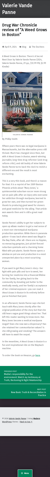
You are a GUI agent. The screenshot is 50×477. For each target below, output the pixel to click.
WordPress (7, 422)
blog (24, 47)
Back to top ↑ (26, 422)
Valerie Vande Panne (17, 418)
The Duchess (38, 47)
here (37, 355)
